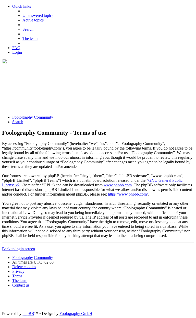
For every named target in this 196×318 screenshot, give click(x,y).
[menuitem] (37, 15)
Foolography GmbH (75, 313)
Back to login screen (18, 249)
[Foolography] (78, 108)
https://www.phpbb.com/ (128, 194)
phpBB (28, 313)
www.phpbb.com (118, 185)
